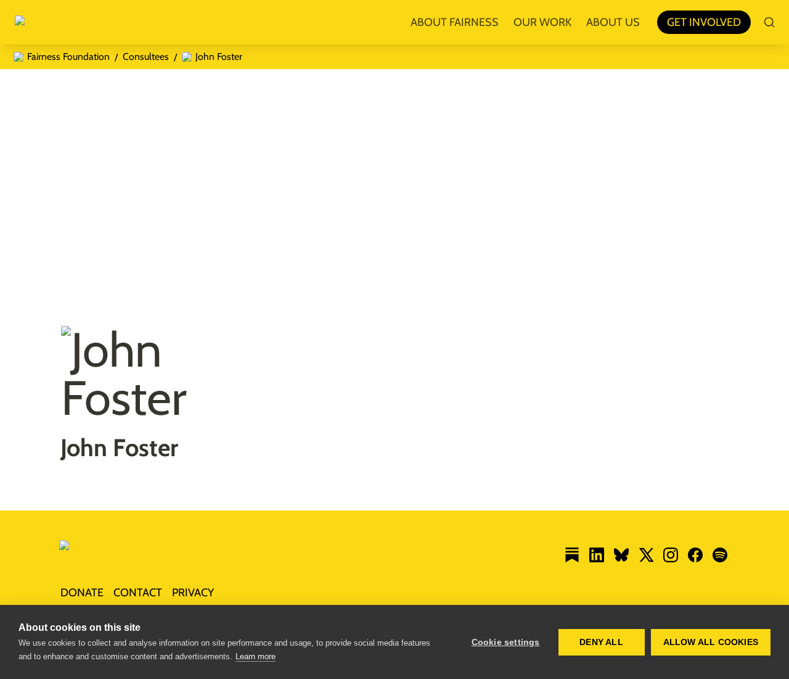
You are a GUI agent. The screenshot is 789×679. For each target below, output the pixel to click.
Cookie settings (506, 642)
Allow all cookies (710, 642)
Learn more (255, 656)
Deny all (601, 642)
